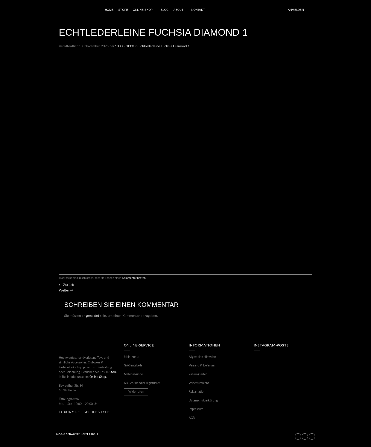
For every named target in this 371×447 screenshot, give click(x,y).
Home (109, 9)
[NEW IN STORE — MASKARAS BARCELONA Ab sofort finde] (298, 383)
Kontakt (198, 9)
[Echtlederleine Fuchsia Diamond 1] (166, 161)
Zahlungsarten (198, 374)
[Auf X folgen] (312, 436)
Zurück (66, 285)
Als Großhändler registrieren (142, 383)
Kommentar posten (134, 278)
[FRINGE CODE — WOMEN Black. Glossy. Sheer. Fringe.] (298, 401)
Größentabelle (133, 365)
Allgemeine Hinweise (202, 357)
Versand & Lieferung (202, 365)
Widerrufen (136, 391)
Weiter (66, 290)
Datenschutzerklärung (203, 400)
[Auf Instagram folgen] (305, 436)
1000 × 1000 (124, 46)
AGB (192, 418)
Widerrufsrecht (199, 383)
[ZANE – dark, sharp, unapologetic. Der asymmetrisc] (298, 365)
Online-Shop (143, 9)
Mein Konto (131, 357)
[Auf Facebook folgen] (298, 436)
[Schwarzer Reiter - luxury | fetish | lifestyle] (77, 10)
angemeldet (90, 315)
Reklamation (197, 391)
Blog (165, 9)
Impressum (196, 409)
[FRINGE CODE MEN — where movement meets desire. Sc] (268, 401)
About (178, 9)
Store (123, 9)
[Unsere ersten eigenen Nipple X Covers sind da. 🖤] (268, 365)
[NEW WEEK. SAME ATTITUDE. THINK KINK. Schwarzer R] (268, 383)
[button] (296, 10)
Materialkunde (133, 374)
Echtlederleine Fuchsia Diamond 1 (164, 46)
